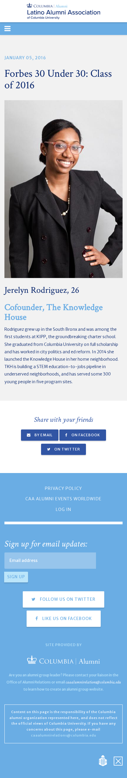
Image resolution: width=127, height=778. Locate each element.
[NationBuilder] (106, 760)
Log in (63, 509)
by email (43, 435)
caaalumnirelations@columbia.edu (93, 682)
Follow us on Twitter (67, 599)
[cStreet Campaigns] (118, 760)
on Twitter (66, 449)
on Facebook (85, 435)
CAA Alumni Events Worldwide (63, 498)
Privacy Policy (63, 488)
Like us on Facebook (66, 618)
